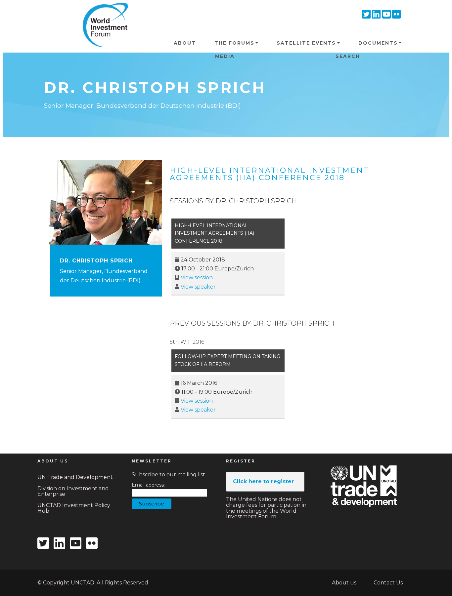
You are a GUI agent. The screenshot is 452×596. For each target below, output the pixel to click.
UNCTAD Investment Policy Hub (73, 508)
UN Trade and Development (75, 477)
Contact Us (388, 582)
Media (225, 56)
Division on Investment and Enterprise (73, 491)
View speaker (198, 287)
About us (344, 582)
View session (197, 277)
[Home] (102, 13)
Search (348, 56)
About (185, 43)
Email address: (148, 485)
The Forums (234, 43)
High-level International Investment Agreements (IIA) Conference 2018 (269, 174)
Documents (378, 43)
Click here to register (263, 481)
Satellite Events (306, 43)
